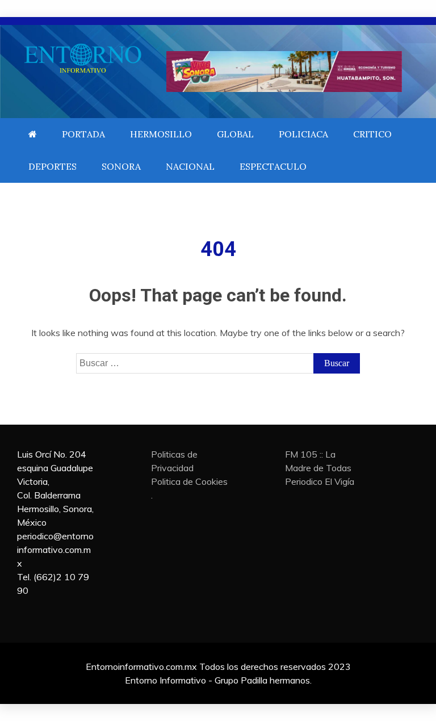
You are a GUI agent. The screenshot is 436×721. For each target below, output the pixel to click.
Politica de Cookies (189, 481)
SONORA (121, 166)
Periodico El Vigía (319, 481)
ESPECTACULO (273, 166)
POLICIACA (303, 134)
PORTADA (83, 134)
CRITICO (372, 134)
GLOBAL (235, 134)
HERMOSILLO (161, 134)
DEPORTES (52, 166)
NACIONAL (190, 166)
